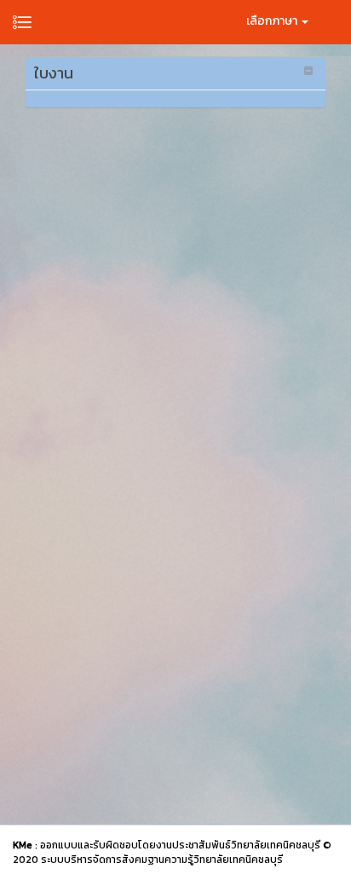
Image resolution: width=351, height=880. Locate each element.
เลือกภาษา (273, 21)
